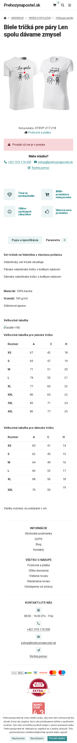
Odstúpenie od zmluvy (39, 586)
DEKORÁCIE (17, 18)
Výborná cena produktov (63, 211)
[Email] (38, 637)
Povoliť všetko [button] (57, 738)
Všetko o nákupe (39, 560)
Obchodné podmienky (38, 533)
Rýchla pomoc (40, 167)
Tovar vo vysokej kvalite (26, 194)
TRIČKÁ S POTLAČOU (39, 18)
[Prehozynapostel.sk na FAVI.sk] (38, 687)
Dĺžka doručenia (39, 570)
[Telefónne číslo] (38, 623)
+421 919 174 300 (19, 162)
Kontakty (38, 549)
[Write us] (38, 650)
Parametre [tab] (55, 240)
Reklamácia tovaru (38, 581)
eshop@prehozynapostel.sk (55, 162)
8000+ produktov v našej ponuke (63, 194)
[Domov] (5, 18)
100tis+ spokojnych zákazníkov (24, 211)
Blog (38, 544)
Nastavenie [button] (18, 738)
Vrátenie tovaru (38, 576)
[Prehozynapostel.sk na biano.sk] (38, 711)
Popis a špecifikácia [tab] (25, 240)
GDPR (38, 539)
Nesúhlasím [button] (37, 738)
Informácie (38, 528)
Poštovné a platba (39, 132)
